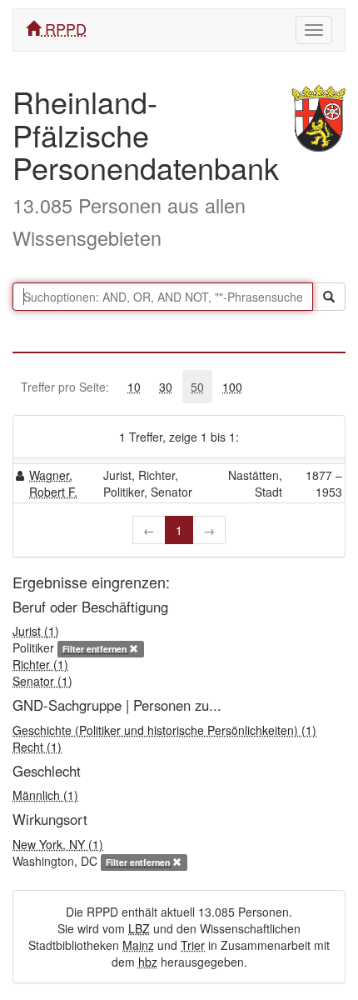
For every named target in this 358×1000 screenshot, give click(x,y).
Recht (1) (37, 746)
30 (165, 386)
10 (134, 386)
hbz (147, 961)
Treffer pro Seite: (65, 386)
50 (197, 386)
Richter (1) (40, 664)
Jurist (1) (35, 630)
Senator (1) (42, 680)
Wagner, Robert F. (53, 483)
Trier (193, 945)
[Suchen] (329, 296)
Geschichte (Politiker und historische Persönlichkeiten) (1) (164, 730)
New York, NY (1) (57, 844)
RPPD (64, 28)
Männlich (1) (45, 795)
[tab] (134, 386)
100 (232, 386)
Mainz (138, 945)
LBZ (139, 928)
